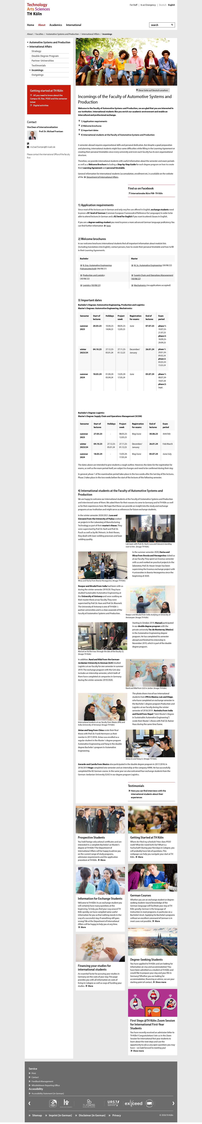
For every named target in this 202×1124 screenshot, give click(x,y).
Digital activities (41, 105)
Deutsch (162, 5)
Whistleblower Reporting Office (46, 1085)
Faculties (39, 33)
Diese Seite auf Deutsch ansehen (153, 90)
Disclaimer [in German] (91, 1115)
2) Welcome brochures (91, 125)
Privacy (116, 1115)
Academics (55, 25)
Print (34, 1073)
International (73, 25)
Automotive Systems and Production (62, 33)
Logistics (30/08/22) (91, 285)
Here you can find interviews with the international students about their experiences (148, 794)
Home (30, 25)
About (41, 25)
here (108, 225)
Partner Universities (43, 60)
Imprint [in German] (60, 1115)
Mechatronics (140, 285)
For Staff (133, 5)
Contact (35, 1077)
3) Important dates (89, 130)
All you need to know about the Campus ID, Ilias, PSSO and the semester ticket (48, 98)
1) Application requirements (94, 121)
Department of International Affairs (102, 176)
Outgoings (38, 74)
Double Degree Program (45, 56)
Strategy (36, 51)
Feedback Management (42, 1081)
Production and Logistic (93, 275)
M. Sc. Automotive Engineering (148, 265)
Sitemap (37, 1115)
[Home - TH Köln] (38, 8)
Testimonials (39, 65)
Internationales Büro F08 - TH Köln (147, 193)
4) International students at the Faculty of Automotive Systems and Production (118, 134)
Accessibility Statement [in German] (48, 1093)
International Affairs (91, 33)
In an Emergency (148, 5)
